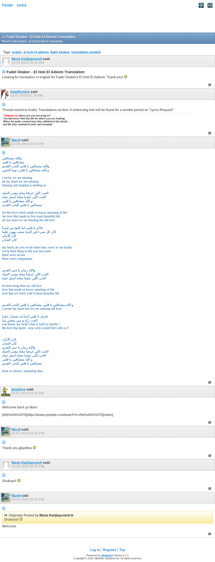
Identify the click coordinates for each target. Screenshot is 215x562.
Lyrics (21, 5)
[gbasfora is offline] (6, 391)
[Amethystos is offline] (5, 94)
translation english (86, 52)
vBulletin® (107, 555)
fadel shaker (60, 52)
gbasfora (18, 389)
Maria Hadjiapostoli (27, 59)
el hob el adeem (36, 52)
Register (109, 550)
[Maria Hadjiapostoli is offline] (6, 61)
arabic (17, 52)
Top (122, 550)
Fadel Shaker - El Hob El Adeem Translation (37, 41)
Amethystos (20, 92)
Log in (95, 550)
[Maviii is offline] (6, 142)
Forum (7, 5)
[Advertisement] (33, 21)
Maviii (16, 140)
